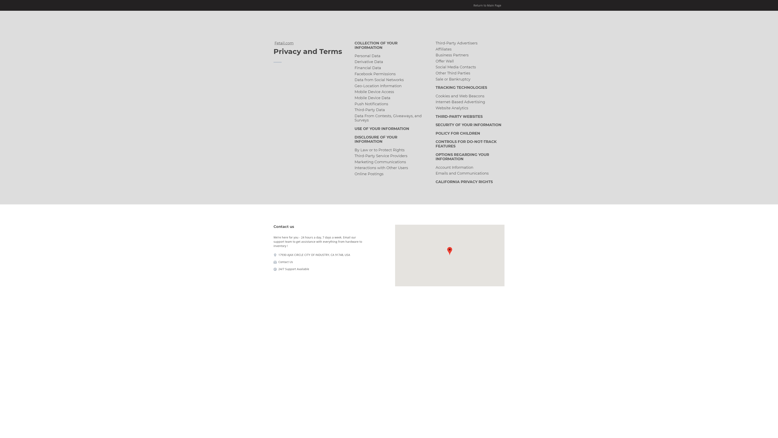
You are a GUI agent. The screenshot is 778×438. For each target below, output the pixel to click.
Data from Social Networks (379, 80)
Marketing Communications (380, 162)
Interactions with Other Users (381, 168)
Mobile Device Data (372, 98)
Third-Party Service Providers (381, 156)
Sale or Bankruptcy (453, 79)
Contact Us (285, 262)
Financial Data (368, 68)
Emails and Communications (462, 173)
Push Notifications (371, 104)
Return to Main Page (487, 5)
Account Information (454, 167)
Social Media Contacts (456, 67)
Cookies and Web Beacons (460, 96)
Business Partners (452, 55)
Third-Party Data (370, 110)
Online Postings (369, 174)
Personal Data (367, 56)
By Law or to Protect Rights (380, 150)
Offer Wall (445, 61)
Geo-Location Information (378, 86)
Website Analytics (452, 108)
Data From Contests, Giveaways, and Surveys (388, 118)
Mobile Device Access (374, 92)
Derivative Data (369, 62)
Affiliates (444, 49)
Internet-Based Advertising (460, 102)
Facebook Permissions (375, 74)
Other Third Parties (453, 73)
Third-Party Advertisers (457, 43)
